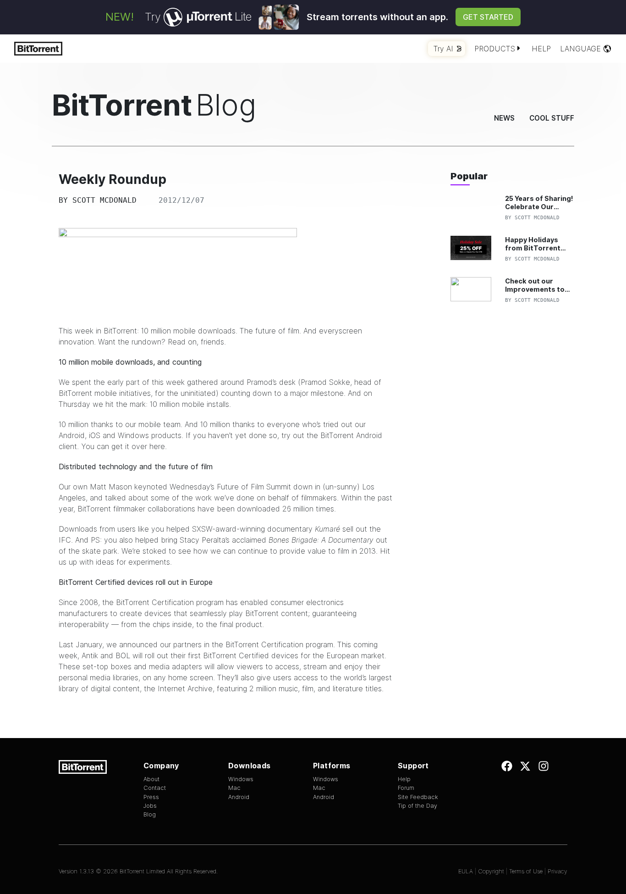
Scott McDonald (104, 200)
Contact (154, 787)
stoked (154, 550)
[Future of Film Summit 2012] (226, 272)
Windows (240, 779)
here (157, 446)
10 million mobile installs (189, 404)
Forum (406, 787)
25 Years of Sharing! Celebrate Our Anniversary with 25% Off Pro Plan (539, 202)
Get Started (488, 17)
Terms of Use (526, 871)
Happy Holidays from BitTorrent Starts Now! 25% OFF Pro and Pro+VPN (533, 244)
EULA (465, 871)
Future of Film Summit (254, 486)
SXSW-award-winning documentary (265, 528)
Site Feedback (418, 797)
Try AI (443, 48)
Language (580, 48)
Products (494, 48)
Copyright (491, 871)
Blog (149, 814)
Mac (234, 787)
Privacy (557, 871)
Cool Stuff (551, 118)
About (151, 779)
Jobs (150, 805)
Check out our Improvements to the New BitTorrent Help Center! (538, 285)
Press (151, 797)
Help (541, 48)
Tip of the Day (417, 805)
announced (138, 644)
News (504, 118)
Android (238, 797)
